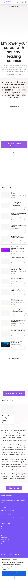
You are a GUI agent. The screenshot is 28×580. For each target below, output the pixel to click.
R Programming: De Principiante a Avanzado (17, 310)
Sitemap (3, 544)
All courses (4, 527)
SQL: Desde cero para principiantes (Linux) (16, 268)
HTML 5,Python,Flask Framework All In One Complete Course (16, 204)
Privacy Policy (4, 537)
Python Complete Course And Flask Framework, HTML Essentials (18, 214)
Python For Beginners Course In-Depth (18, 192)
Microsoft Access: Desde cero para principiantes (18, 320)
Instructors (4, 546)
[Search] (18, 2)
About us (3, 535)
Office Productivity (14, 251)
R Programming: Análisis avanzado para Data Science (18, 289)
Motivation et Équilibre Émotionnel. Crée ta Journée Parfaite (18, 225)
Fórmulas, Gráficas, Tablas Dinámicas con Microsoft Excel (17, 248)
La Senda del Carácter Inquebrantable (16, 341)
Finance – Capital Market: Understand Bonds (7, 418)
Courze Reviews (5, 422)
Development (13, 260)
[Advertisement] (14, 22)
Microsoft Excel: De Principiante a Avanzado (17, 300)
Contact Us (4, 541)
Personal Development (15, 228)
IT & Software (13, 195)
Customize (7, 577)
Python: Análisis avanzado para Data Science (17, 258)
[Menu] (2, 2)
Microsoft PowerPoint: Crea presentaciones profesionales (18, 331)
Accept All (14, 573)
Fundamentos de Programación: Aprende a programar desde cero (17, 237)
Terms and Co (5, 539)
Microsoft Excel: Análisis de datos (17, 279)
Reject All (20, 577)
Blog (2, 529)
